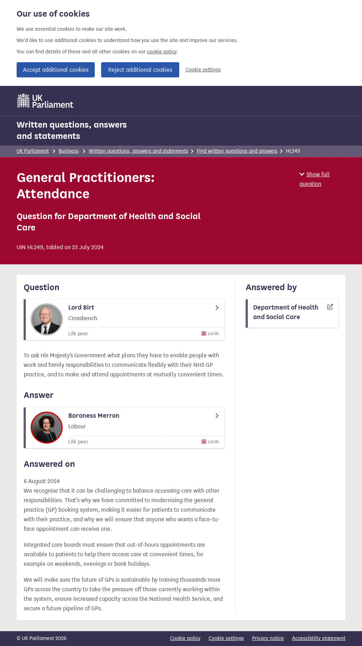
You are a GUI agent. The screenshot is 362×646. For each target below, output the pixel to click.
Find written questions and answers (237, 151)
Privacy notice (268, 638)
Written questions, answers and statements (72, 130)
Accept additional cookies (55, 69)
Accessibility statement (318, 638)
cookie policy (161, 52)
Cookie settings (203, 70)
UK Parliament (33, 151)
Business (69, 151)
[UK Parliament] (45, 100)
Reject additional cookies (140, 69)
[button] (322, 179)
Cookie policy (185, 638)
